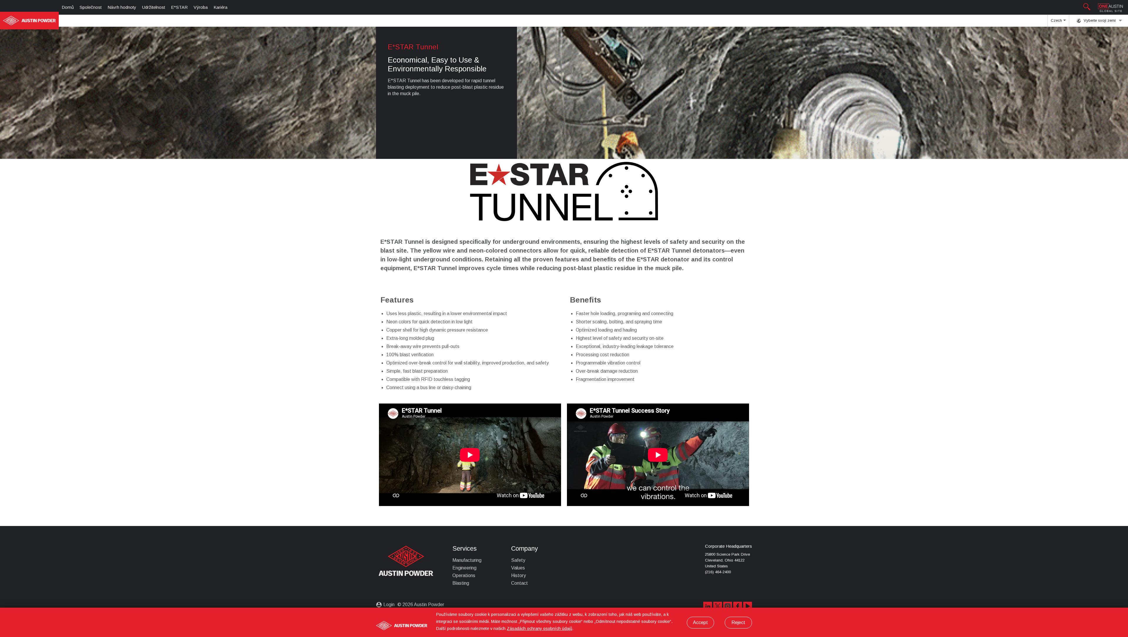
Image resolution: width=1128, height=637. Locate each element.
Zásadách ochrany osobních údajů (539, 628)
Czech (1057, 20)
